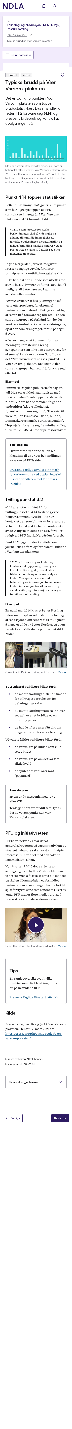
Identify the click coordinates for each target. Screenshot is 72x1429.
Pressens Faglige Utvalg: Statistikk (34, 997)
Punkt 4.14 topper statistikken (35, 197)
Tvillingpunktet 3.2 (24, 499)
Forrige (15, 1118)
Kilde (10, 1013)
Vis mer (62, 672)
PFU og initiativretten (26, 833)
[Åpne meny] (65, 6)
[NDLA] (13, 6)
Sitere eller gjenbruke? (23, 1082)
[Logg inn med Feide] (44, 6)
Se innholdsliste (21, 55)
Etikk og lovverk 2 (17, 34)
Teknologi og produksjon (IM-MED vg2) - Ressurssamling (34, 27)
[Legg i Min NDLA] (63, 75)
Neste (57, 1118)
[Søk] (55, 6)
